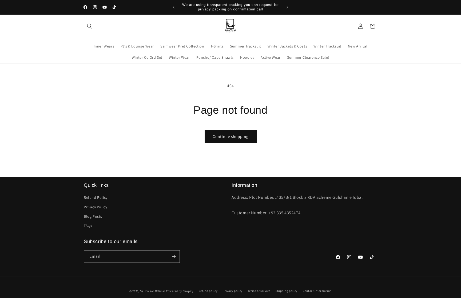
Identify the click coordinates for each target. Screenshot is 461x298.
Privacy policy (233, 291)
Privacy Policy (95, 207)
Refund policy (207, 291)
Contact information (317, 291)
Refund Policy (96, 197)
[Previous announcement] (174, 7)
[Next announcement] (287, 7)
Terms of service (259, 291)
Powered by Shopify (179, 291)
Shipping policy (287, 291)
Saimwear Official (152, 291)
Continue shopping (231, 136)
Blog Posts (93, 216)
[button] (90, 26)
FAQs (88, 225)
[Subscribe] (174, 256)
